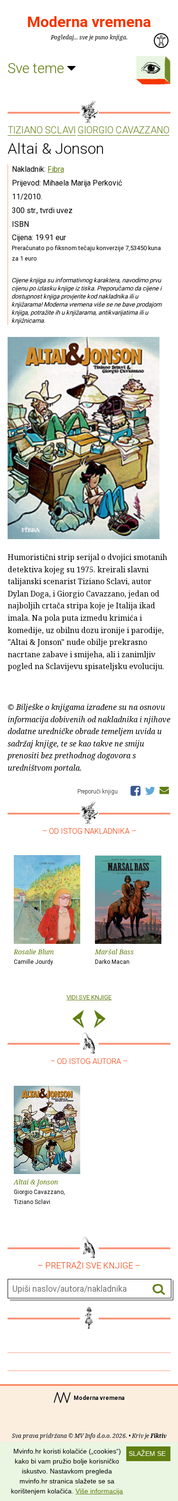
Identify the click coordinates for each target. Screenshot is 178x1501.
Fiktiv (158, 1436)
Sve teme (37, 68)
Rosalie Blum (34, 956)
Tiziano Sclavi (42, 130)
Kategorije (151, 68)
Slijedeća (99, 1020)
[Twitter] (150, 790)
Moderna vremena (89, 22)
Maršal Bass (114, 956)
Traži (158, 1289)
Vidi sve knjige (89, 997)
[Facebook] (136, 790)
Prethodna (78, 1020)
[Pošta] (164, 790)
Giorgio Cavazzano (123, 130)
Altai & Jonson (39, 1191)
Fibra (55, 169)
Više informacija (99, 1491)
